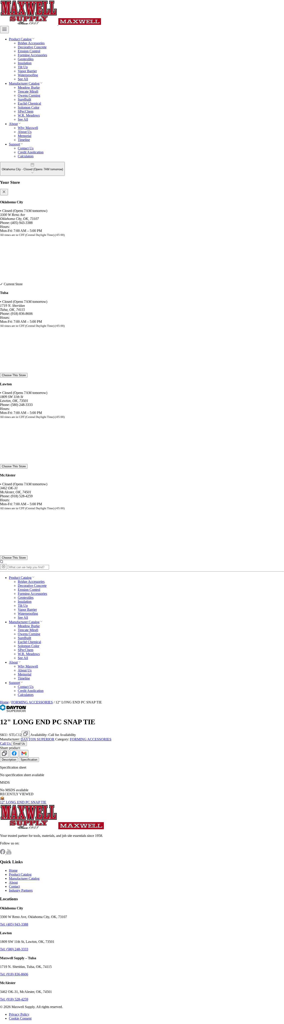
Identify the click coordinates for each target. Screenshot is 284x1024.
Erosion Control (29, 51)
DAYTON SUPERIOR (37, 739)
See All (23, 79)
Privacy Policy (19, 1014)
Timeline (24, 140)
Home (4, 702)
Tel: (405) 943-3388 (14, 924)
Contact (14, 886)
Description (9, 759)
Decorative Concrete (32, 47)
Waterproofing (28, 75)
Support (14, 144)
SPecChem (25, 111)
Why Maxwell (28, 128)
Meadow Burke (29, 87)
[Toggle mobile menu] (4, 29)
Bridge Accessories (31, 43)
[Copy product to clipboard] (4, 753)
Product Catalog (20, 39)
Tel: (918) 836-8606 (14, 974)
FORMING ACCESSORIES (32, 702)
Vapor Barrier (27, 71)
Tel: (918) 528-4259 (14, 999)
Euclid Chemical (29, 103)
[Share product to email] (24, 753)
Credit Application (30, 152)
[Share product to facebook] (14, 753)
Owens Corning (29, 95)
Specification (29, 759)
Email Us (19, 743)
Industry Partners (21, 890)
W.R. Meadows (29, 115)
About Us (25, 132)
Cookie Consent (20, 1018)
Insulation (25, 63)
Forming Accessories (32, 55)
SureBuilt (24, 99)
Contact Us (26, 148)
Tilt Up (23, 67)
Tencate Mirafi (28, 91)
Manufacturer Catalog (24, 83)
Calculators (26, 156)
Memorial (24, 136)
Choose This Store (14, 375)
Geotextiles (26, 59)
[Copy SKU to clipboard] (26, 734)
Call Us (6, 743)
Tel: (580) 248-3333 (14, 949)
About (13, 124)
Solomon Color (28, 107)
